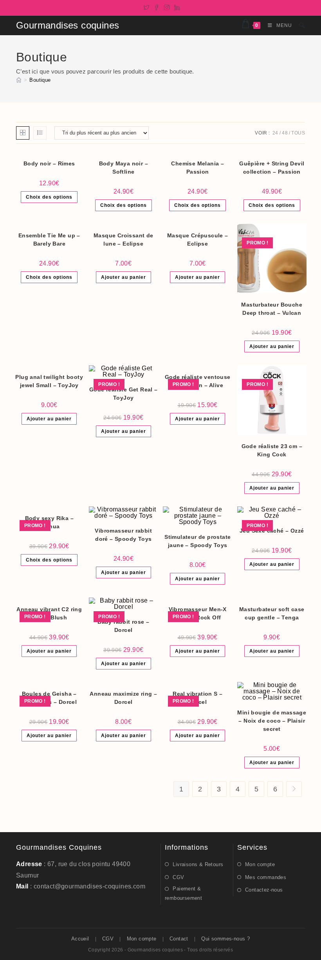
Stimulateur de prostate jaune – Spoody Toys (197, 541)
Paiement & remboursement (183, 893)
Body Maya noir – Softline (123, 167)
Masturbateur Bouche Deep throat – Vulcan (271, 308)
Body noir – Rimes (49, 163)
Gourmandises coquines (67, 25)
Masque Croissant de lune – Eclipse (123, 239)
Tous (298, 133)
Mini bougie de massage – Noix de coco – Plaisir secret (271, 720)
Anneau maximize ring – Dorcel (123, 698)
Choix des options (49, 197)
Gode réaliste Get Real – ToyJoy (123, 393)
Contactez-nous (264, 890)
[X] (146, 6)
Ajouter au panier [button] (123, 277)
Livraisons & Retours (198, 864)
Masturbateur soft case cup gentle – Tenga (272, 613)
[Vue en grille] (22, 133)
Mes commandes (265, 877)
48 (285, 133)
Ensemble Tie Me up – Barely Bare (49, 239)
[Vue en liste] (40, 133)
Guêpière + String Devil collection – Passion (271, 167)
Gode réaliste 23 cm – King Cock (272, 450)
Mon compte (260, 864)
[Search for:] (299, 25)
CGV (178, 877)
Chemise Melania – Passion (197, 167)
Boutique (39, 80)
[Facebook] (156, 6)
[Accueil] (19, 80)
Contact (179, 939)
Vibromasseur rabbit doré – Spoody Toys (123, 535)
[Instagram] (167, 6)
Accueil (80, 939)
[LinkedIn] (176, 6)
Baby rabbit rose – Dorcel (123, 626)
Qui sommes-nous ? (225, 939)
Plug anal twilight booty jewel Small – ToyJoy (49, 381)
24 (275, 133)
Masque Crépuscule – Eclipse (197, 239)
